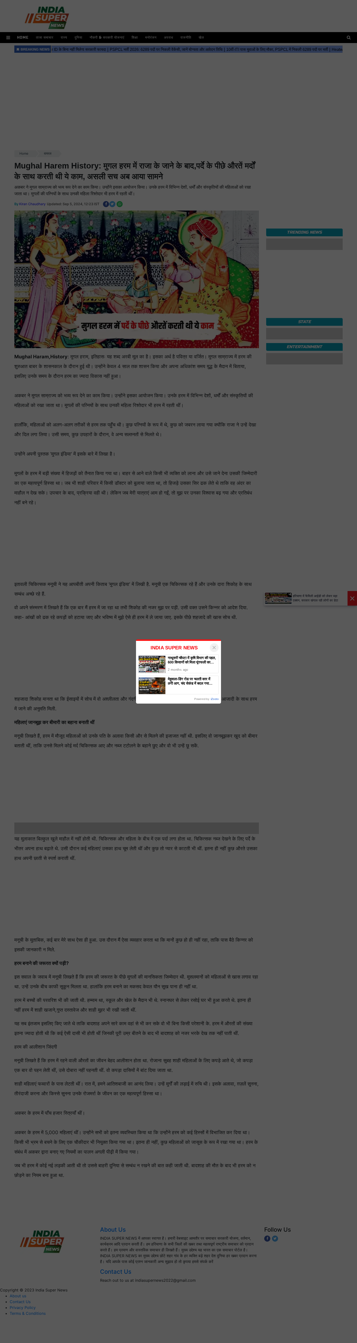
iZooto (215, 699)
